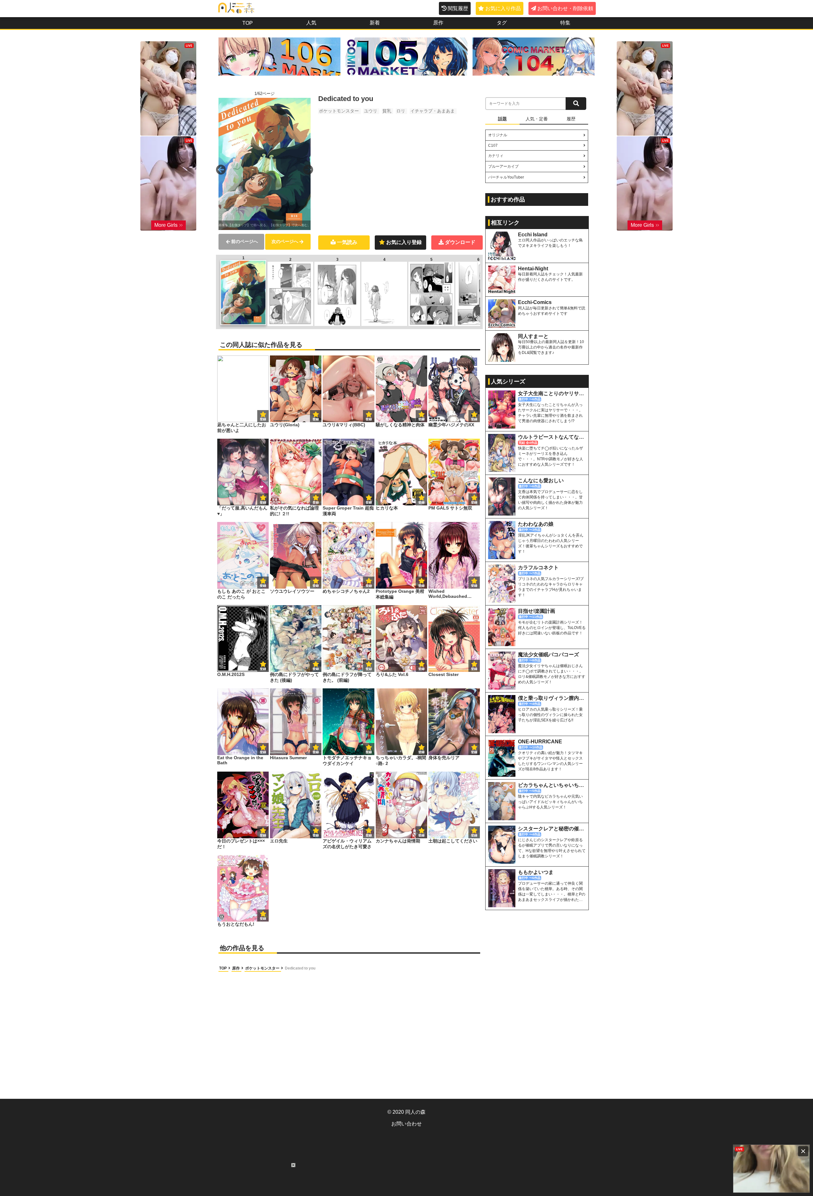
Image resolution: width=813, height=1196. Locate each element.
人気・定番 (537, 118)
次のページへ (285, 241)
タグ (502, 22)
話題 (502, 118)
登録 (315, 419)
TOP (247, 23)
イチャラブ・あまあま (432, 110)
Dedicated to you (300, 968)
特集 (565, 22)
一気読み (347, 242)
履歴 (571, 118)
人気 (311, 22)
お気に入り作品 (503, 8)
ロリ (400, 110)
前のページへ (244, 241)
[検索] (576, 103)
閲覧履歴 (458, 8)
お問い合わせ (406, 1123)
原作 (438, 22)
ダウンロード (460, 242)
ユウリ (370, 110)
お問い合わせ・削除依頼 (565, 8)
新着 (375, 22)
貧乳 (386, 110)
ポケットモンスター (339, 110)
